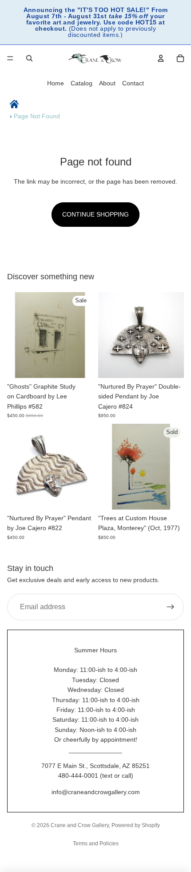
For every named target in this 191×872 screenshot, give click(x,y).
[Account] (161, 58)
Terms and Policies (96, 843)
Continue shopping (95, 214)
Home (55, 83)
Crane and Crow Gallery (80, 825)
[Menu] (10, 58)
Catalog (81, 83)
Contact (133, 83)
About (107, 83)
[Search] (29, 58)
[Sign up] (170, 607)
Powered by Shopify (135, 825)
